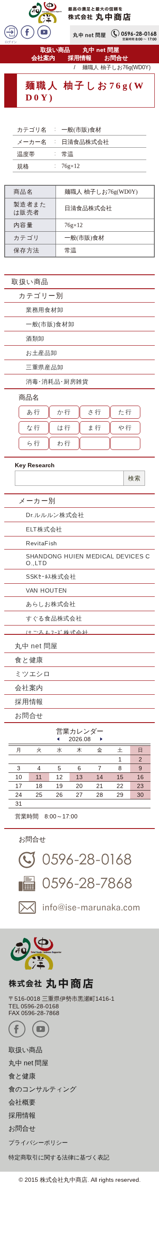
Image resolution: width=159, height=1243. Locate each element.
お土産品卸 (41, 352)
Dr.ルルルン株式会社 (55, 515)
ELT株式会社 (44, 529)
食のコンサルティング (42, 1089)
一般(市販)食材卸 (50, 324)
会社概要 (22, 1102)
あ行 (34, 412)
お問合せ (116, 57)
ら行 (34, 443)
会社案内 (43, 57)
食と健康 (29, 659)
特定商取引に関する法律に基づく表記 (58, 1157)
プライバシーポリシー (38, 1142)
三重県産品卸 (44, 367)
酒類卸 (35, 338)
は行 (64, 427)
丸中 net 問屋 (101, 49)
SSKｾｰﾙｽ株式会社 (51, 576)
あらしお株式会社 (51, 604)
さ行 (95, 412)
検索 (134, 478)
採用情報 (80, 57)
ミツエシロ (32, 673)
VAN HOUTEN (46, 590)
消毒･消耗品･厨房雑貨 (57, 381)
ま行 (95, 427)
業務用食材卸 (44, 309)
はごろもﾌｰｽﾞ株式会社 (57, 632)
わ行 (64, 443)
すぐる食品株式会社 (54, 618)
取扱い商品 (55, 49)
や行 (125, 427)
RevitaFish (41, 543)
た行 (125, 412)
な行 (34, 427)
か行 (64, 412)
